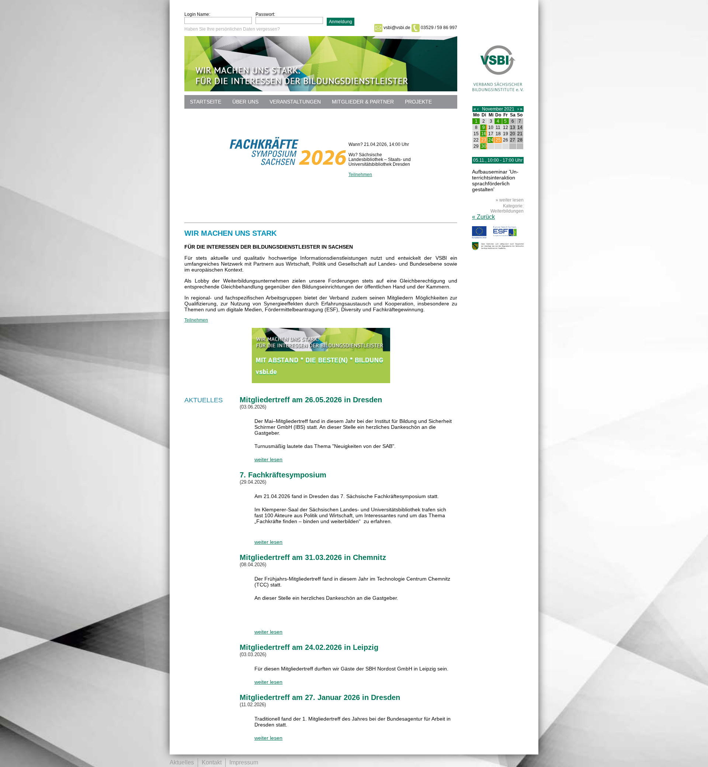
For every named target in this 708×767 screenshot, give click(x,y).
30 (483, 146)
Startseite (205, 102)
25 (498, 140)
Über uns (245, 102)
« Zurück (483, 217)
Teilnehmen (360, 174)
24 (490, 140)
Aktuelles (182, 762)
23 (483, 140)
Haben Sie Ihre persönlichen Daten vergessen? (232, 29)
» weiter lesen (510, 200)
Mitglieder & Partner (363, 102)
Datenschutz (209, 115)
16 (483, 133)
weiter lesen (268, 459)
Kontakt (212, 762)
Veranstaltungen (295, 102)
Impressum (243, 762)
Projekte (418, 102)
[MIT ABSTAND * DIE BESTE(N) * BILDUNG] (321, 381)
